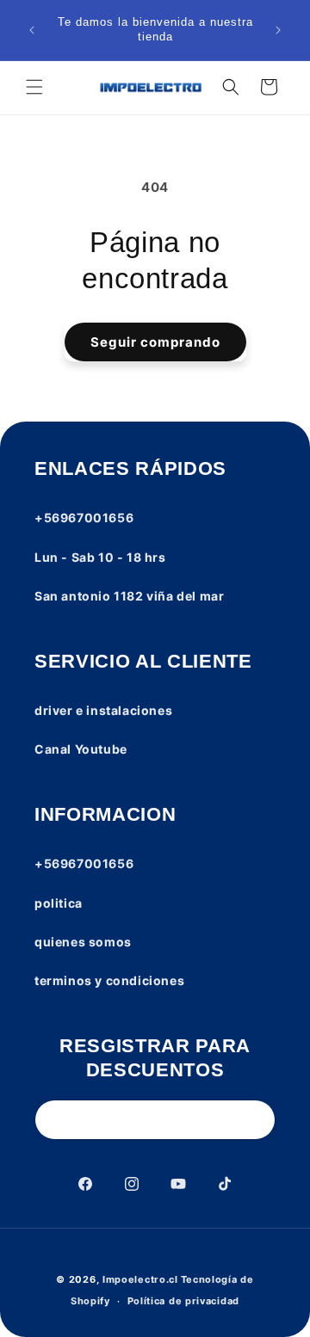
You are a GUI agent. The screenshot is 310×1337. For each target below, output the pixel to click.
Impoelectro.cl (140, 1279)
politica (58, 903)
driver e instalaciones (103, 710)
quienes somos (83, 941)
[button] (34, 87)
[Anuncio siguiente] (278, 30)
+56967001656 (83, 517)
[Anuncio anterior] (32, 30)
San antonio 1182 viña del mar (129, 595)
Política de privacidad (183, 1301)
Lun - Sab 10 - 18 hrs (100, 557)
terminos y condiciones (109, 980)
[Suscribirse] (256, 1120)
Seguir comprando (155, 342)
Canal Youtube (80, 749)
